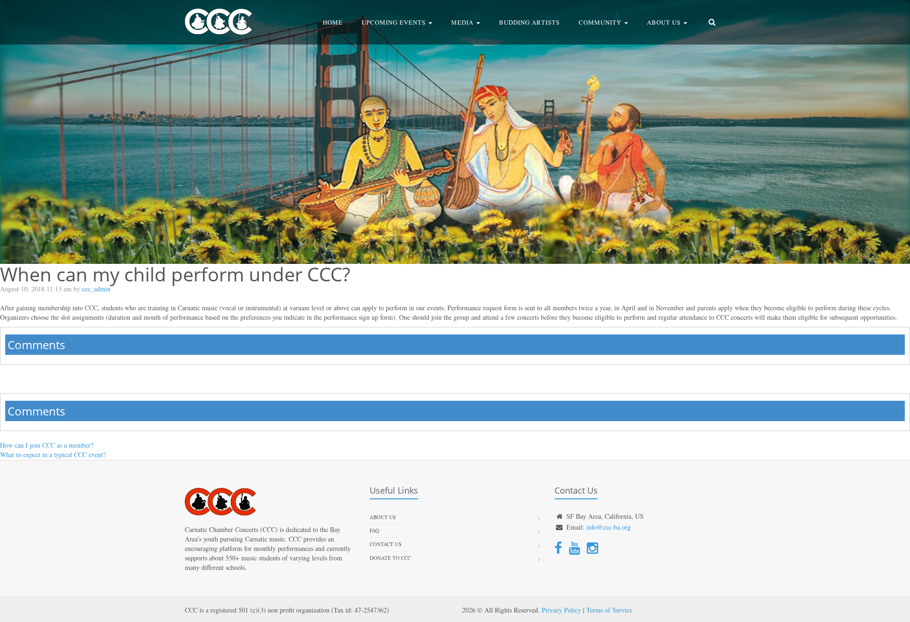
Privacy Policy (561, 609)
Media (463, 22)
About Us (664, 22)
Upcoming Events (395, 22)
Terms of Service (609, 609)
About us (383, 517)
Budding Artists (529, 22)
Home (333, 22)
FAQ (374, 530)
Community (601, 22)
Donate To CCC (390, 557)
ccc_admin (96, 288)
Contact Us (385, 544)
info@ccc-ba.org (608, 527)
